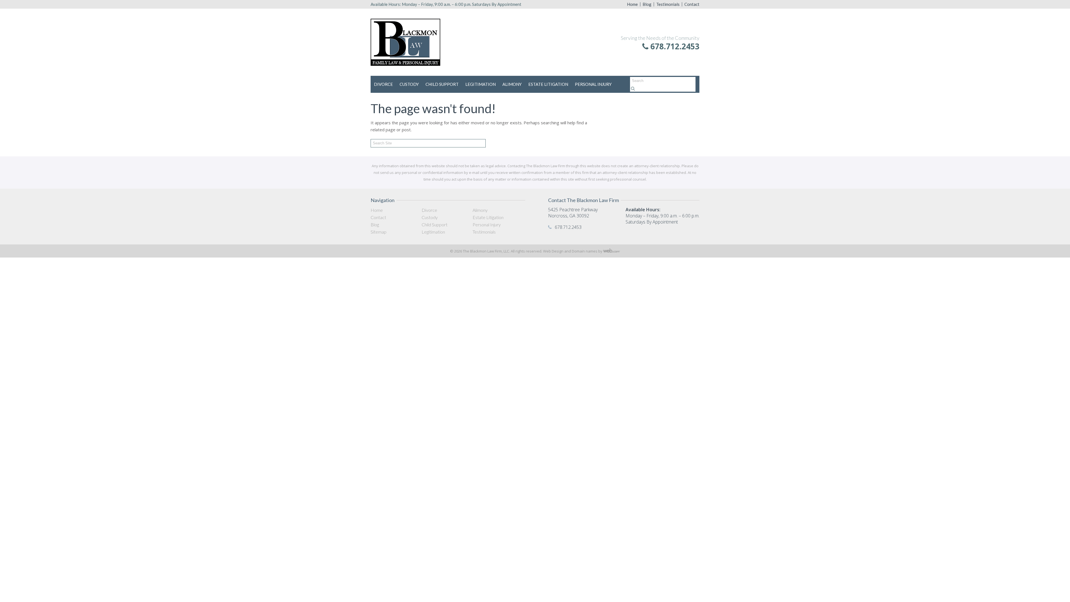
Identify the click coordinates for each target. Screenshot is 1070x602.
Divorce (383, 84)
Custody (409, 84)
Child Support (442, 84)
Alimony (512, 84)
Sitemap (378, 231)
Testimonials (668, 4)
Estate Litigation (548, 84)
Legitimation (480, 84)
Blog (647, 4)
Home (632, 4)
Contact (691, 4)
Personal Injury (593, 84)
